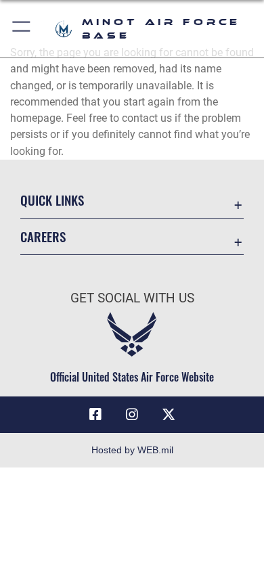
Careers (43, 236)
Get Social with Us (132, 298)
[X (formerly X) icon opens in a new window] (168, 415)
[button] (22, 29)
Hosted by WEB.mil (132, 449)
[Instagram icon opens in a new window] (132, 415)
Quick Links (52, 200)
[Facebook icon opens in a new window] (95, 415)
